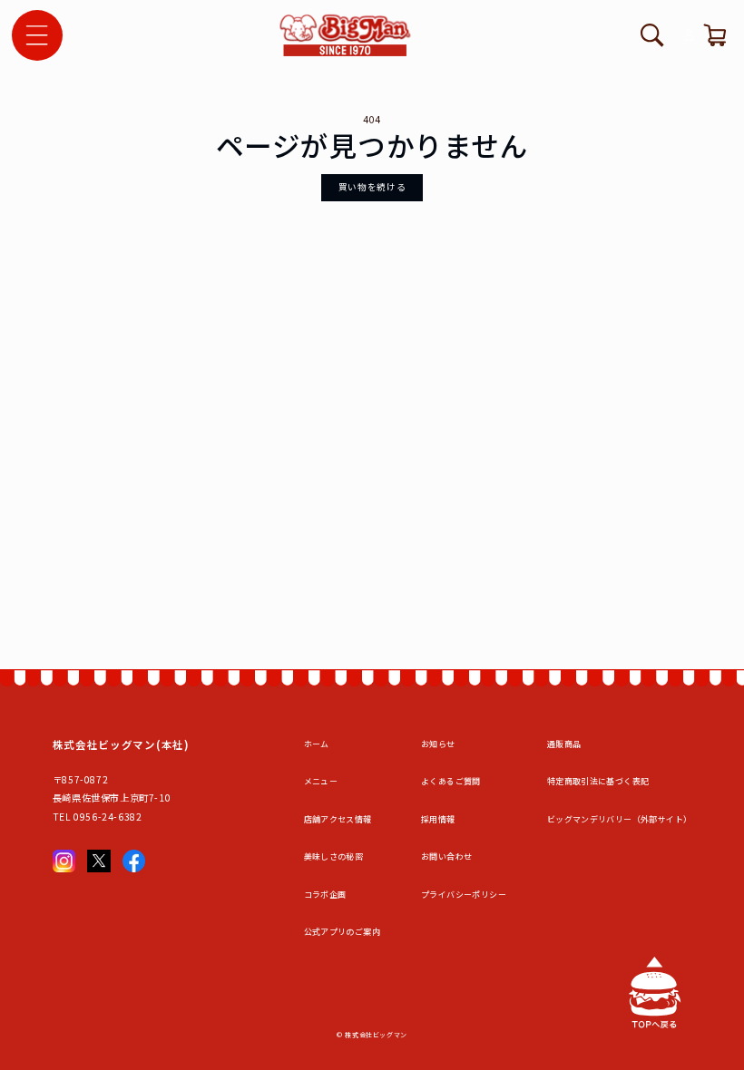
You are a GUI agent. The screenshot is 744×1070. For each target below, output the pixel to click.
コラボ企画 (325, 894)
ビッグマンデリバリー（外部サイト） (619, 819)
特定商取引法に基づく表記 (598, 781)
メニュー (321, 781)
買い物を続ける (372, 186)
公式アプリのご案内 (342, 932)
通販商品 (564, 744)
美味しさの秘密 (334, 856)
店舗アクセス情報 (338, 819)
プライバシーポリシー (463, 894)
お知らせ (438, 744)
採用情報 (438, 819)
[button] (37, 35)
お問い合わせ (446, 856)
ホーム (316, 744)
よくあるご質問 (451, 781)
